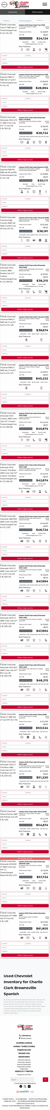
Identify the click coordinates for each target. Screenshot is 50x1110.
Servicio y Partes (24, 1071)
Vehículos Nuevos (24, 1060)
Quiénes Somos (24, 1043)
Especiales (24, 1069)
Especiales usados (24, 1067)
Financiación (24, 1050)
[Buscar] (45, 1079)
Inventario (24, 1057)
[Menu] (45, 4)
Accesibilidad (21, 1099)
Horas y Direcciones (24, 1046)
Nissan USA (24, 1053)
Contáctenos (8, 1099)
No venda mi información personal (32, 1101)
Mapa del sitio (10, 1101)
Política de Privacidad (38, 1099)
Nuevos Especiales (24, 1064)
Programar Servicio (24, 1074)
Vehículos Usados (24, 1062)
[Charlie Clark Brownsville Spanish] (15, 4)
